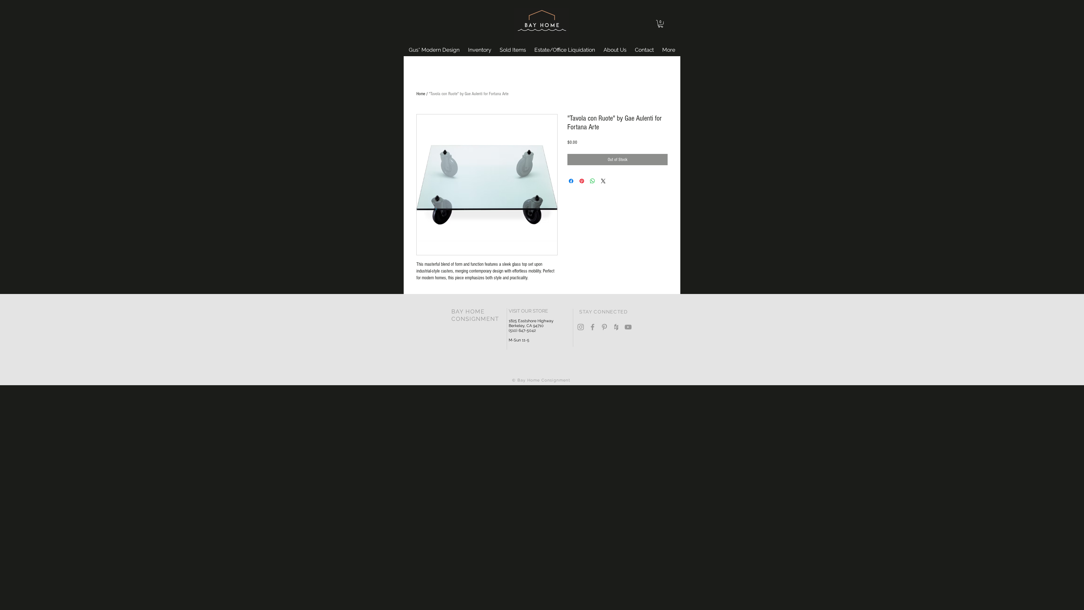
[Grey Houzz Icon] (616, 327)
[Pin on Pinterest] (581, 181)
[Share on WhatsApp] (592, 181)
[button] (660, 24)
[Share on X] (603, 181)
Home (420, 93)
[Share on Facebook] (571, 181)
